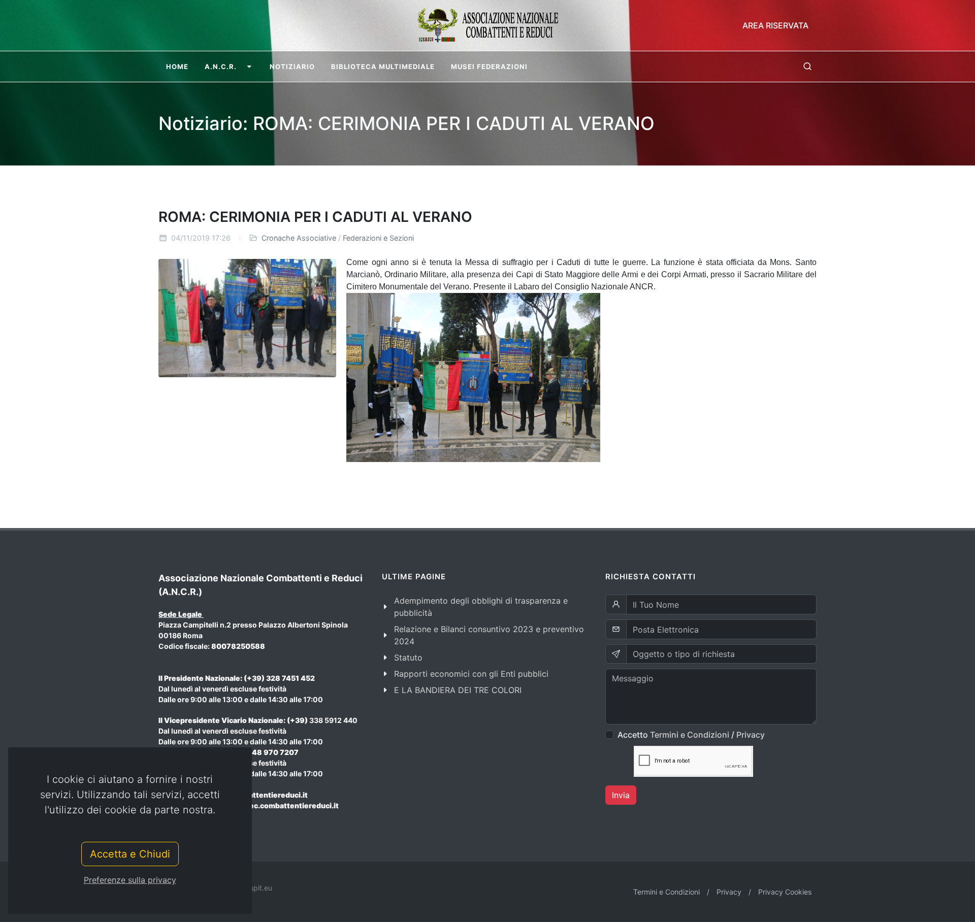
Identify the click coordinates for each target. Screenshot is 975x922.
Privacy (750, 735)
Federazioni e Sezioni (378, 238)
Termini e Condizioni (689, 735)
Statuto (408, 657)
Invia (621, 795)
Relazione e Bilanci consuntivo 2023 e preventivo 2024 (489, 635)
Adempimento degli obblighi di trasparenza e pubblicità (481, 607)
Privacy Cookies (784, 891)
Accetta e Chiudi (130, 854)
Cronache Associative (299, 238)
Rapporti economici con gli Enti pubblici (471, 674)
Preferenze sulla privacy (130, 880)
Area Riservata (775, 25)
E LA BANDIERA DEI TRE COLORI (458, 690)
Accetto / (691, 735)
